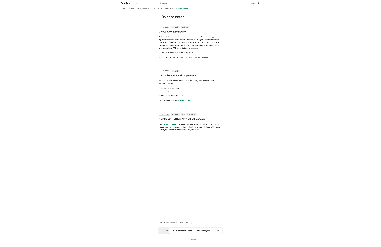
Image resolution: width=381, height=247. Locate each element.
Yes (181, 222)
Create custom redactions (172, 31)
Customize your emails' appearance (177, 75)
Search (191, 3)
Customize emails (184, 100)
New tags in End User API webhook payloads (182, 118)
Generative (175, 27)
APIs (183, 114)
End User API (191, 114)
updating (175, 124)
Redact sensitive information (199, 58)
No (189, 222)
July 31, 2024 (164, 27)
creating (166, 124)
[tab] (123, 8)
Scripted (185, 27)
